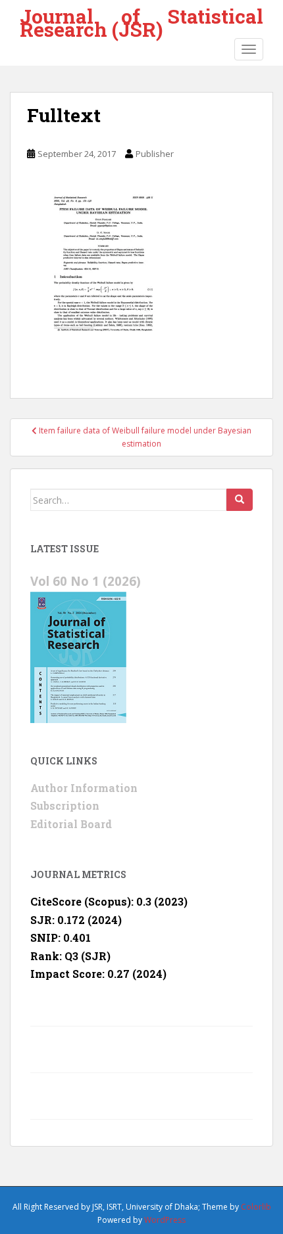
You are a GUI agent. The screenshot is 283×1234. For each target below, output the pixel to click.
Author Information (84, 788)
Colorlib (256, 1206)
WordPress (165, 1219)
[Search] (239, 500)
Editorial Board (71, 824)
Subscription (64, 805)
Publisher (155, 154)
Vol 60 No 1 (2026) (85, 581)
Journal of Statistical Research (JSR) (141, 18)
